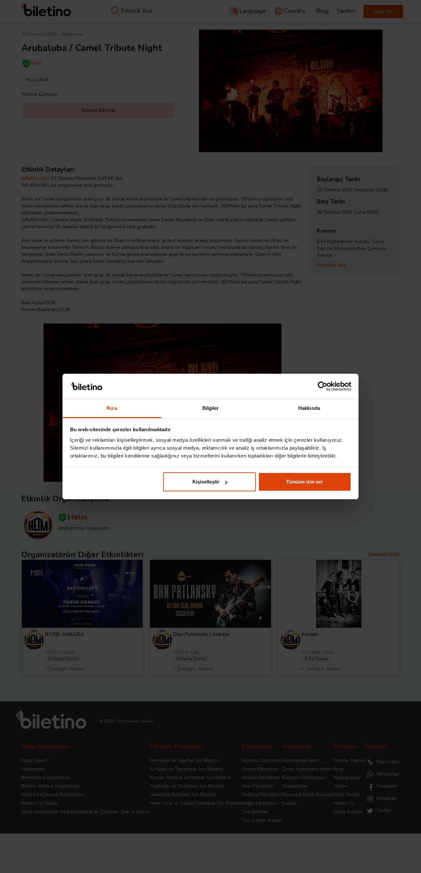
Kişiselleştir (205, 481)
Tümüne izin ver (304, 481)
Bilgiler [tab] (210, 408)
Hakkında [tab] (309, 408)
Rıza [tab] (112, 408)
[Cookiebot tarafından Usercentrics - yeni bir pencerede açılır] (322, 386)
